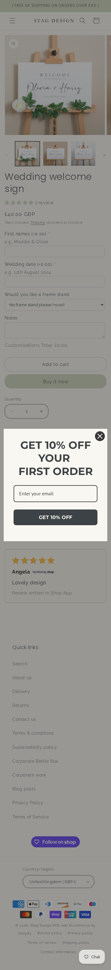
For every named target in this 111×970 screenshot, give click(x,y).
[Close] (99, 436)
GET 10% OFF (55, 517)
